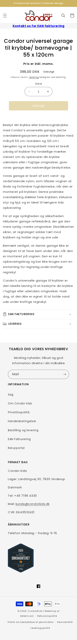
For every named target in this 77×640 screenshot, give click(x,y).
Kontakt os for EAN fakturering (39, 26)
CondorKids (35, 611)
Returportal (16, 448)
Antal (38, 84)
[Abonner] (64, 374)
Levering (34, 77)
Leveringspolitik (40, 628)
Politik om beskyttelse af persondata (30, 622)
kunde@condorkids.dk (33, 504)
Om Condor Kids (20, 403)
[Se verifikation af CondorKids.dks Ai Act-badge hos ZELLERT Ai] (21, 558)
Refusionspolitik (47, 616)
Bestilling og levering (23, 430)
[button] (5, 15)
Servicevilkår (65, 622)
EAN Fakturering (19, 439)
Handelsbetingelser (22, 421)
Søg (10, 395)
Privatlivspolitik (19, 412)
